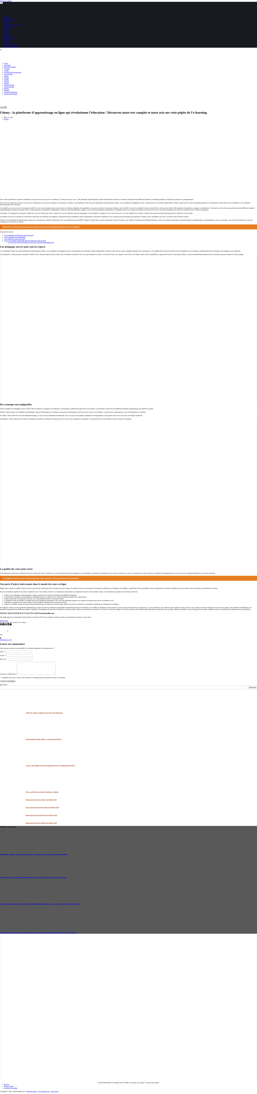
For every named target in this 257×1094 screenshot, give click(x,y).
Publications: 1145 (6, 640)
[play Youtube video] (128, 329)
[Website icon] (0, 638)
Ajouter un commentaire (8, 674)
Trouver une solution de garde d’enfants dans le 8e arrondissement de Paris (50, 765)
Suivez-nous (4, 620)
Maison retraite (8, 1086)
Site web (3, 659)
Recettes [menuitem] (6, 43)
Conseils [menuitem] (6, 21)
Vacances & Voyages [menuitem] (10, 47)
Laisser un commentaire (8, 681)
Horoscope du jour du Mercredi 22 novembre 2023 (42, 807)
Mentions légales (31, 1091)
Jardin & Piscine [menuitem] (9, 38)
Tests (7, 119)
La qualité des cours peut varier (14, 239)
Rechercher (3, 685)
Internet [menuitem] (6, 36)
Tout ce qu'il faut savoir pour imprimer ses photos (42, 792)
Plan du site (54, 1091)
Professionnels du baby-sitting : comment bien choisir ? (44, 739)
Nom (2, 652)
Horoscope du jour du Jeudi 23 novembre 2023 (41, 800)
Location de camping (10, 1088)
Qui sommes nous (44, 1091)
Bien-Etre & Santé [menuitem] (10, 20)
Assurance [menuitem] (7, 18)
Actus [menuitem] (6, 16)
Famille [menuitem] (6, 32)
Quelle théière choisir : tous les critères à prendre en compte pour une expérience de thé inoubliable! (34, 854)
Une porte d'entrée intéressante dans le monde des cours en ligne (25, 241)
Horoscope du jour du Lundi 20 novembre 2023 (41, 823)
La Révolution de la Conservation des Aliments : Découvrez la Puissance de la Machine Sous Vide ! (33, 877)
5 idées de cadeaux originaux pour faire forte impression (44, 713)
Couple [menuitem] (6, 23)
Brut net (6, 1084)
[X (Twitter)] (3, 625)
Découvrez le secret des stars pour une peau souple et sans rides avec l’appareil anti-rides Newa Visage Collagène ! (38, 933)
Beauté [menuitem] (6, 29)
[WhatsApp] (11, 625)
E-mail (3, 655)
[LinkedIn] (8, 625)
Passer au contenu (5, 1)
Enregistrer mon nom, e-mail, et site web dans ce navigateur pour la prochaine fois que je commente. (33, 677)
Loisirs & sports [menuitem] (9, 39)
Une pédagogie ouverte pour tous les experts (18, 235)
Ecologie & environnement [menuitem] (12, 25)
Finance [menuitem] (6, 34)
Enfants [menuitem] (6, 30)
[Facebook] (1, 625)
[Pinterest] (6, 625)
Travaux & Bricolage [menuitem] (10, 45)
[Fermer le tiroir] (1, 3)
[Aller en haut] (1, 50)
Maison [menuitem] (6, 41)
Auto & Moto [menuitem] (8, 27)
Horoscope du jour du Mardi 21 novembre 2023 (41, 815)
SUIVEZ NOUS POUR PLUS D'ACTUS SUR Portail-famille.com (31, 242)
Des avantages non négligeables (14, 237)
